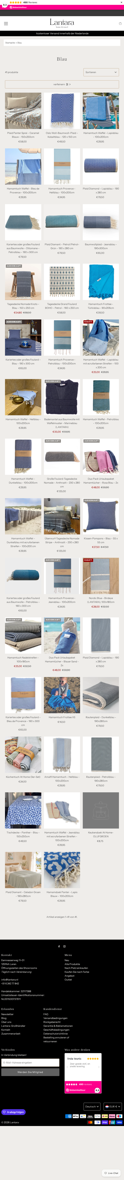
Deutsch (90, 1106)
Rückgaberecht (52, 1022)
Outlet (68, 979)
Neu (67, 960)
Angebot (69, 975)
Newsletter (7, 1014)
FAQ (45, 1014)
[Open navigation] (6, 23)
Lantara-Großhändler (13, 1025)
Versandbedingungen (55, 1018)
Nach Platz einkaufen (76, 968)
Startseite (10, 42)
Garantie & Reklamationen (58, 1025)
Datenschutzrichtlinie (55, 1033)
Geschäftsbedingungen (56, 1029)
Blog (3, 1018)
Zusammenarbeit (10, 1033)
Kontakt (5, 1029)
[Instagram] (64, 946)
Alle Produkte (72, 964)
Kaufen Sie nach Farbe (77, 971)
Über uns (6, 1022)
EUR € (113, 1106)
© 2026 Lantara (10, 1122)
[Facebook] (59, 946)
